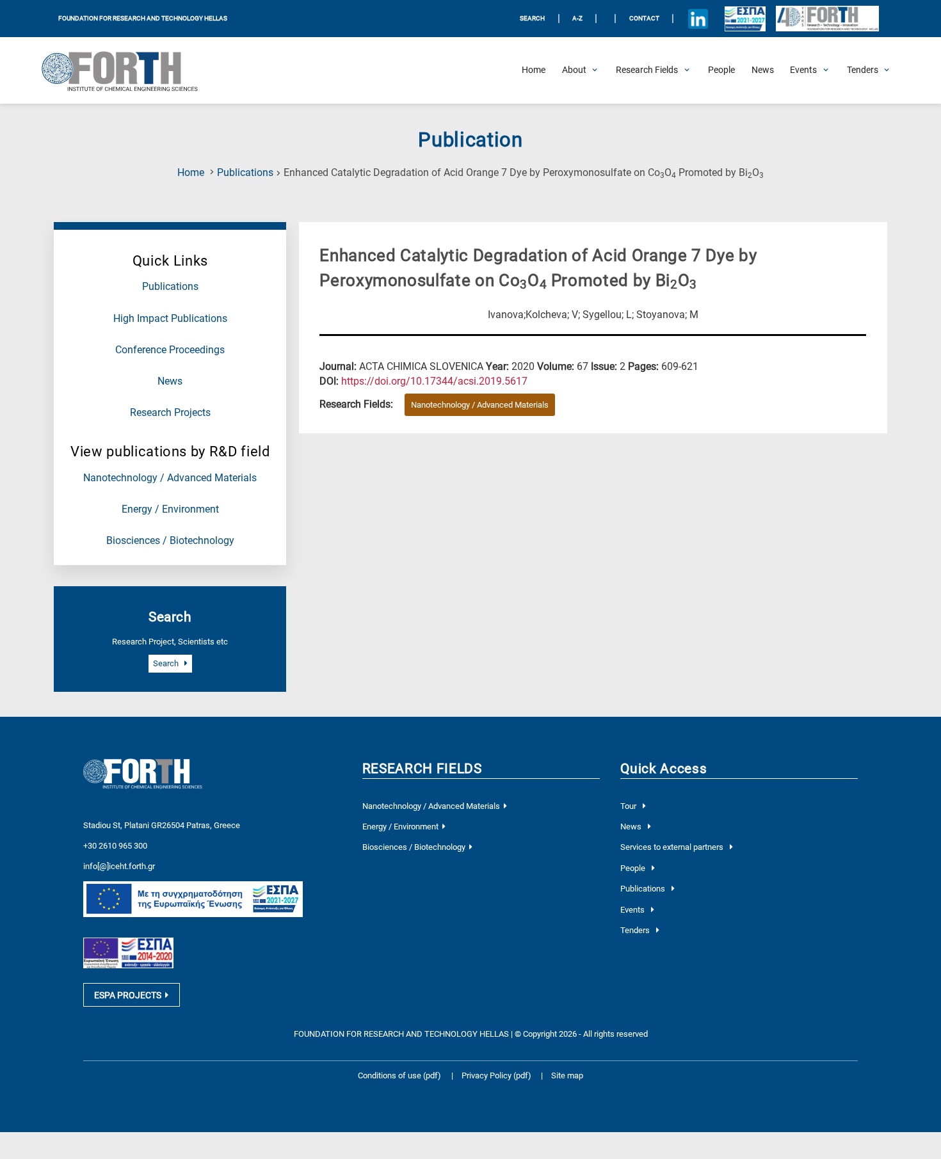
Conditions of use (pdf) (399, 1075)
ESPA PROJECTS (127, 995)
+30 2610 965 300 (115, 846)
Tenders (636, 930)
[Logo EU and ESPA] (745, 18)
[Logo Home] (127, 70)
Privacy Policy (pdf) (497, 1075)
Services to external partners (672, 847)
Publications (245, 173)
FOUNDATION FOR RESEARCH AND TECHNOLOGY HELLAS (142, 18)
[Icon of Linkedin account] (698, 18)
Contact (644, 18)
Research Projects (170, 413)
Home (190, 173)
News (169, 381)
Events (633, 910)
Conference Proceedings (170, 350)
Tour (629, 806)
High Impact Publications (170, 318)
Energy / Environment (170, 509)
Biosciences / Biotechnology (170, 541)
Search (167, 663)
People (633, 868)
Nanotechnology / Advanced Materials (170, 478)
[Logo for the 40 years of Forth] (827, 19)
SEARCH (532, 18)
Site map (567, 1075)
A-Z (577, 18)
